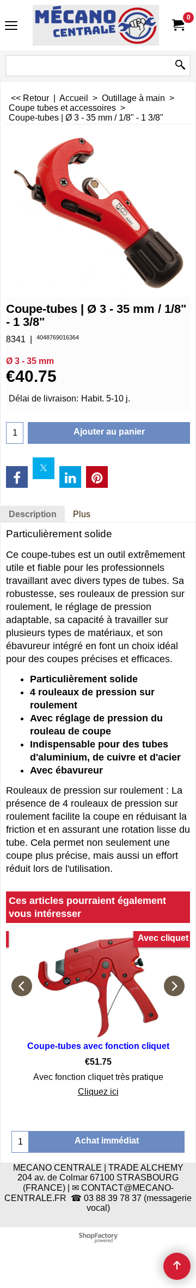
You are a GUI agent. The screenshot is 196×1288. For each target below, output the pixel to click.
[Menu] (11, 26)
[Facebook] (17, 477)
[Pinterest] (97, 477)
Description (33, 514)
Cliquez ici (98, 1091)
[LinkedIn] (70, 477)
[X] (43, 468)
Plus (81, 514)
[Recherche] (180, 66)
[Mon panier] (177, 25)
